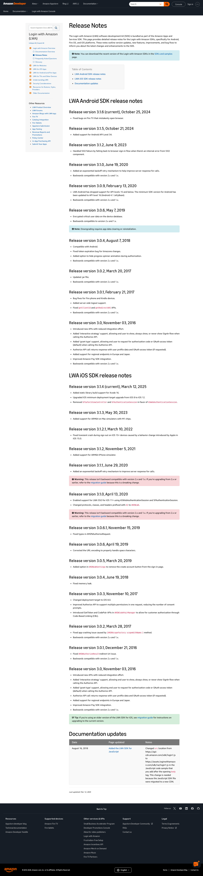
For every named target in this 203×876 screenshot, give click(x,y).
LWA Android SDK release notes (90, 74)
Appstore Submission (41, 126)
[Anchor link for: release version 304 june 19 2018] (130, 577)
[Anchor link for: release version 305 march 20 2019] (134, 560)
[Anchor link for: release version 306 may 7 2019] (127, 210)
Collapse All (32, 43)
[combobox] (40, 28)
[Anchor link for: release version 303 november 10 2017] (140, 593)
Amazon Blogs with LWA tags (44, 113)
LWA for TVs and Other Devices (45, 76)
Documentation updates (86, 83)
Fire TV (35, 116)
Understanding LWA (40, 80)
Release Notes (41, 55)
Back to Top (101, 809)
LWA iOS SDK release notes (88, 78)
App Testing (37, 129)
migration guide (98, 482)
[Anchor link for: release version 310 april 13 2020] (130, 494)
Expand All (40, 43)
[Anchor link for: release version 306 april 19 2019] (130, 544)
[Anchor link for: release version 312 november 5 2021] (137, 448)
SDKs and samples (163, 53)
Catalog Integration (40, 120)
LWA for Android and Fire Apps (44, 73)
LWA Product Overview (41, 107)
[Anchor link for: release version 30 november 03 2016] (138, 322)
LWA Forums (37, 110)
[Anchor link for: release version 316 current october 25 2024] (152, 112)
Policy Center (37, 138)
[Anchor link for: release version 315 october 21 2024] (136, 128)
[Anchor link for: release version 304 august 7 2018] (132, 240)
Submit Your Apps (39, 144)
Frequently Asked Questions (46, 58)
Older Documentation (41, 93)
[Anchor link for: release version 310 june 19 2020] (130, 164)
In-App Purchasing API (41, 141)
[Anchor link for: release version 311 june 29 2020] (130, 465)
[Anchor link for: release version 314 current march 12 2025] (148, 386)
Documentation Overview (45, 51)
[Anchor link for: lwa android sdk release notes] (145, 100)
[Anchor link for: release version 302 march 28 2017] (133, 626)
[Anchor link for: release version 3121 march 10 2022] (135, 429)
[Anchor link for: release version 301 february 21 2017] (136, 292)
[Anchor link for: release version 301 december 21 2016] (139, 647)
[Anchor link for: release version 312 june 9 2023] (128, 145)
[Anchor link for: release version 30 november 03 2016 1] (138, 669)
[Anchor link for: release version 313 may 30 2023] (129, 412)
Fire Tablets (37, 123)
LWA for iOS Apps (39, 69)
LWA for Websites (40, 65)
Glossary (39, 62)
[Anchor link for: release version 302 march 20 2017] (133, 271)
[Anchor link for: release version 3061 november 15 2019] (142, 527)
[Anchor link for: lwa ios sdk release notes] (134, 375)
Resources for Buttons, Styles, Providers (44, 88)
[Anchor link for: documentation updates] (129, 733)
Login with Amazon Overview (44, 48)
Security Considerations (42, 83)
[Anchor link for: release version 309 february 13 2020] (139, 185)
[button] (56, 28)
